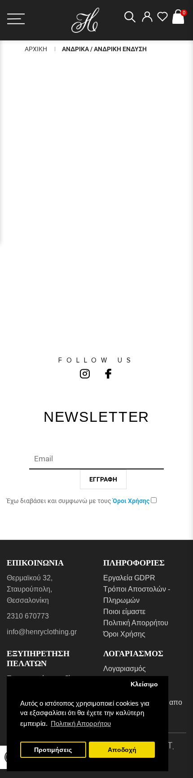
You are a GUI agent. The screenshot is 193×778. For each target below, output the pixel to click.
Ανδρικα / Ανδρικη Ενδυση (104, 49)
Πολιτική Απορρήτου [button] (81, 723)
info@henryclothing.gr (42, 632)
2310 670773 (28, 616)
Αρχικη (36, 49)
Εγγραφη (103, 479)
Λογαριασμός (124, 668)
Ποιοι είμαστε (124, 611)
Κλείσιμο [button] (144, 684)
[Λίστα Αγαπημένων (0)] (162, 19)
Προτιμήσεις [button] (53, 750)
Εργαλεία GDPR (129, 578)
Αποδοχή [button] (122, 750)
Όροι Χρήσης (124, 634)
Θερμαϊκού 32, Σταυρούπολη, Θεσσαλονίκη (30, 589)
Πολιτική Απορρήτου (135, 623)
